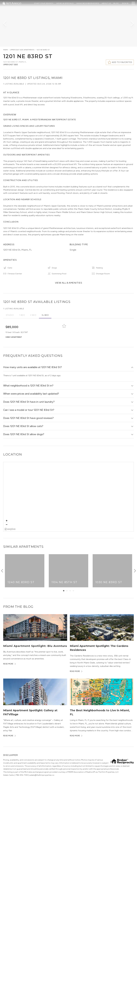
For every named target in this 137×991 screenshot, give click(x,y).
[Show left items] (2, 571)
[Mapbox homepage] (10, 529)
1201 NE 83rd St (43, 50)
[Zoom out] (7, 524)
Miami (5, 50)
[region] (68, 497)
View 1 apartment (13, 337)
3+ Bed (45, 315)
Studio (10, 315)
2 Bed (33, 315)
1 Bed (22, 315)
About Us (106, 3)
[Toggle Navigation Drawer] (133, 3)
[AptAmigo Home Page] (13, 3)
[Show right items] (134, 571)
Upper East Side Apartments (22, 50)
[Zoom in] (7, 521)
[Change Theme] (3, 3)
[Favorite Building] (64, 326)
